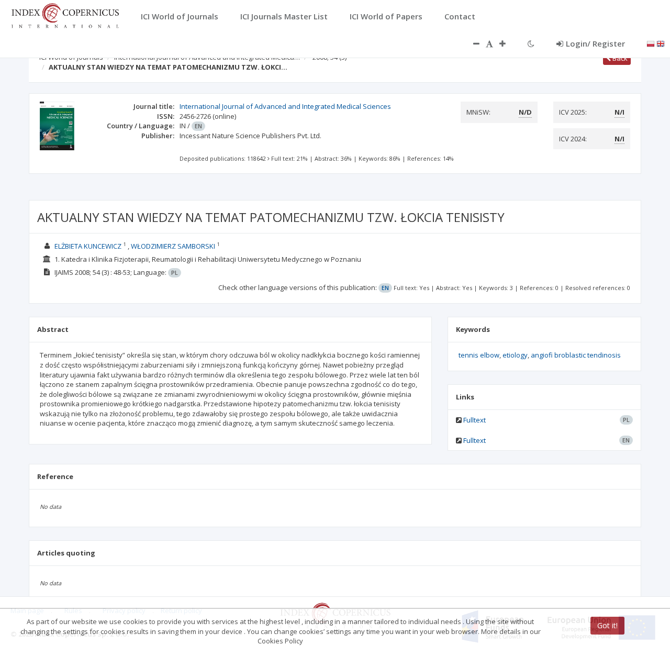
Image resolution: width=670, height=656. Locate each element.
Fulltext (474, 420)
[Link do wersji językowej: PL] (650, 43)
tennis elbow (479, 355)
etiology (515, 355)
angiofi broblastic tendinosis (576, 355)
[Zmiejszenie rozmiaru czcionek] (471, 43)
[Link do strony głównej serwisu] (65, 14)
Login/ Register (595, 43)
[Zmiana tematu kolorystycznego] (531, 43)
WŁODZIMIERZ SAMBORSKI (174, 246)
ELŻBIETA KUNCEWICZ (88, 246)
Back (619, 58)
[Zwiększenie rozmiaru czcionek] (508, 43)
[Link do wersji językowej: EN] (660, 43)
